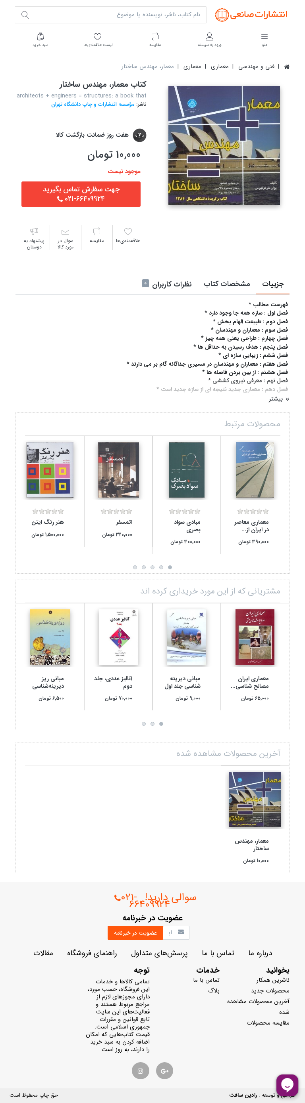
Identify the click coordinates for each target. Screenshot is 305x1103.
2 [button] (161, 567)
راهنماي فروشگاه (92, 953)
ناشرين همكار (273, 980)
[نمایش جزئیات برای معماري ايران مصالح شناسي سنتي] (255, 637)
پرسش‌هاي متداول (159, 953)
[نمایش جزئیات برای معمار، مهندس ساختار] (255, 799)
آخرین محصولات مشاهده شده (258, 1007)
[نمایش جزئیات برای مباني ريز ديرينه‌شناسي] (50, 637)
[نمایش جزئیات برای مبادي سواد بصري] (186, 470)
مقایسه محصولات (268, 1023)
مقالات (43, 953)
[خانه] (287, 66)
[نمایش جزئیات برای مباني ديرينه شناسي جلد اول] (186, 637)
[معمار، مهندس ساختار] (224, 145)
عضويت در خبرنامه (135, 933)
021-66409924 (145, 900)
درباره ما (260, 953)
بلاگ (214, 991)
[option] (224, 145)
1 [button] (170, 567)
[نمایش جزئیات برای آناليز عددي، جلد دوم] (118, 637)
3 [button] (152, 567)
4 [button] (144, 567)
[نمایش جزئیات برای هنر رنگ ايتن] (50, 470)
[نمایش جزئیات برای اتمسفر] (118, 470)
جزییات (273, 284)
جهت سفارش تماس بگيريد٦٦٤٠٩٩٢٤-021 (81, 194)
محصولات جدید (270, 991)
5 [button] (135, 567)
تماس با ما (218, 953)
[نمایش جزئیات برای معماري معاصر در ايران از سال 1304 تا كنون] (255, 470)
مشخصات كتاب (227, 284)
